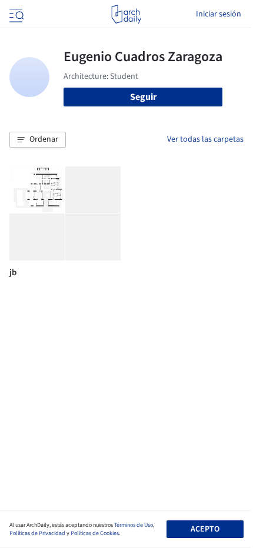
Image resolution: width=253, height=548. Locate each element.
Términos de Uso (133, 525)
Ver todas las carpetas (205, 139)
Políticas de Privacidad (37, 533)
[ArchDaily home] (126, 14)
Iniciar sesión (218, 14)
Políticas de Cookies (95, 533)
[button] (37, 140)
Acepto (205, 529)
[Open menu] (15, 14)
